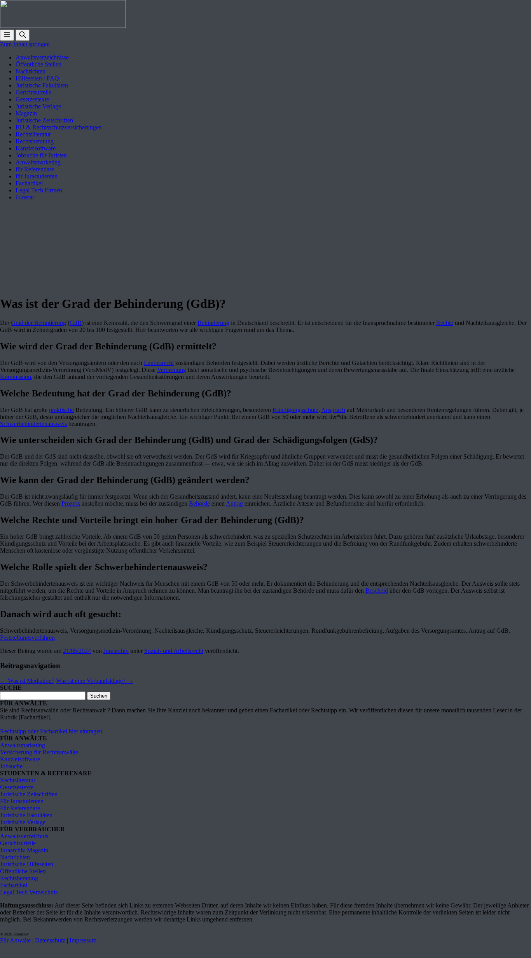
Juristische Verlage (38, 106)
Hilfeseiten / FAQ (37, 78)
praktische (61, 410)
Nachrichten (30, 71)
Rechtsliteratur (33, 134)
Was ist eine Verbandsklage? (94, 680)
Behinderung (213, 322)
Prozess (70, 503)
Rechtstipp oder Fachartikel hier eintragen (51, 731)
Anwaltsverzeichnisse (42, 57)
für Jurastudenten (37, 176)
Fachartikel (29, 183)
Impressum (83, 940)
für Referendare (35, 169)
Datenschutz (50, 940)
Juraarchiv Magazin (24, 850)
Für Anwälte (15, 940)
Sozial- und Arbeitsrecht (173, 650)
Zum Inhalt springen (25, 44)
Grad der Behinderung (38, 322)
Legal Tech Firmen (39, 190)
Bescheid (376, 590)
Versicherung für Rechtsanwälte (39, 752)
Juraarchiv (116, 650)
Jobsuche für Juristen (41, 155)
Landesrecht (159, 362)
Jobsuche (11, 766)
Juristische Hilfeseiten (26, 864)
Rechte (444, 322)
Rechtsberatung (35, 141)
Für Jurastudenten (22, 801)
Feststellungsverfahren (27, 637)
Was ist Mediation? (27, 680)
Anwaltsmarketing (38, 162)
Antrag (234, 503)
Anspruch (333, 410)
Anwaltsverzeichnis (24, 836)
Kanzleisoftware (36, 148)
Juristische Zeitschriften (44, 120)
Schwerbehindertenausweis (33, 424)
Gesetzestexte (32, 99)
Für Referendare (20, 808)
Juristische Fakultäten (42, 85)
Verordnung (171, 369)
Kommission (15, 376)
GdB (76, 322)
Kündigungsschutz (295, 410)
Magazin (26, 113)
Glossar (25, 197)
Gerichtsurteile (33, 92)
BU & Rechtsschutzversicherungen (59, 127)
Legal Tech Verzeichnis (29, 892)
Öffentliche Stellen (38, 64)
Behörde (199, 503)
